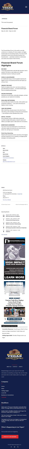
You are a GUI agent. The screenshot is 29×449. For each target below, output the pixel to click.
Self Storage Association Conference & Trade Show (16, 227)
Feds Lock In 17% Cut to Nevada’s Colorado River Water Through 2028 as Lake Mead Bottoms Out (13, 407)
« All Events (4, 18)
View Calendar (4, 234)
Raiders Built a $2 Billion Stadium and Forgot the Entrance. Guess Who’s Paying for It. (13, 411)
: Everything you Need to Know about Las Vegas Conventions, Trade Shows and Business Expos (15, 331)
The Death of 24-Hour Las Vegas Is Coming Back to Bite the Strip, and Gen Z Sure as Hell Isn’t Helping (14, 420)
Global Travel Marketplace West (21, 204)
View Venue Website (7, 199)
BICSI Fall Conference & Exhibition (13, 216)
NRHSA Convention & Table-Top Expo (13, 224)
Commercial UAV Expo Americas (12, 220)
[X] (18, 447)
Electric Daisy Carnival (6, 204)
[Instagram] (14, 447)
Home (2, 15)
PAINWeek (8, 231)
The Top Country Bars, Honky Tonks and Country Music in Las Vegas (13, 416)
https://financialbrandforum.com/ (9, 161)
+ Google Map (19, 193)
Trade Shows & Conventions (8, 157)
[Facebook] (11, 447)
